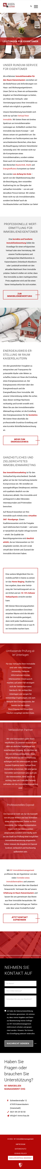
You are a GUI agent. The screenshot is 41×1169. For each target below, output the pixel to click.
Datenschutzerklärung (24, 1011)
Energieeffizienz (10, 168)
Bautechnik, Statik (23, 165)
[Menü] (35, 6)
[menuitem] (30, 6)
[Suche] (30, 6)
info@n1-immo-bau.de (19, 1115)
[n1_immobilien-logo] (14, 4)
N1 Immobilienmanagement (22, 870)
